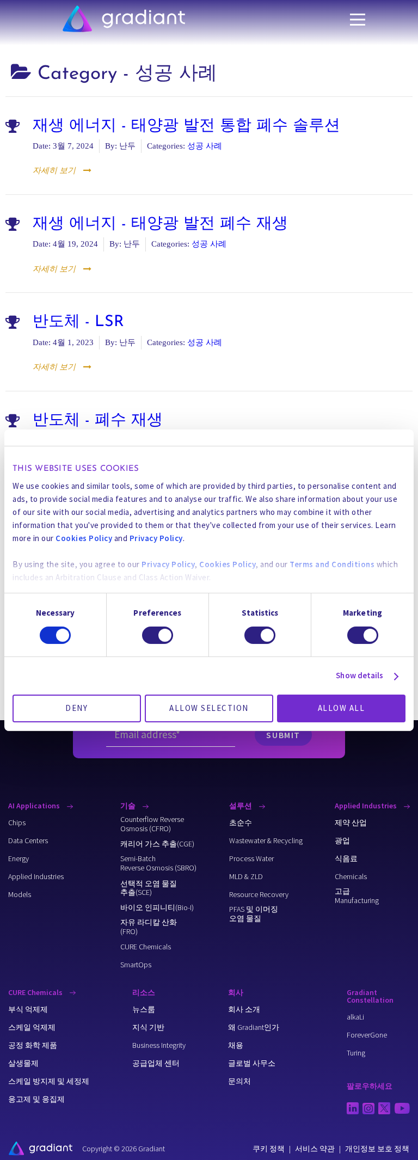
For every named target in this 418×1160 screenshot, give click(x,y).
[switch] (157, 635)
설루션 (241, 806)
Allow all (341, 708)
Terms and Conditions (332, 564)
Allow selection (209, 708)
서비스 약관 (315, 1148)
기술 (128, 806)
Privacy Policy (156, 538)
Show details (359, 675)
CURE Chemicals (36, 992)
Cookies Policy (84, 538)
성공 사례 (204, 146)
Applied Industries (366, 806)
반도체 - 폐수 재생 (98, 420)
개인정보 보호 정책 (377, 1148)
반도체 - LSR (78, 322)
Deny (76, 708)
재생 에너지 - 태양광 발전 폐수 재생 (160, 224)
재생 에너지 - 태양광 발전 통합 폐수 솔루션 (186, 126)
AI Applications (35, 806)
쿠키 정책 (269, 1148)
